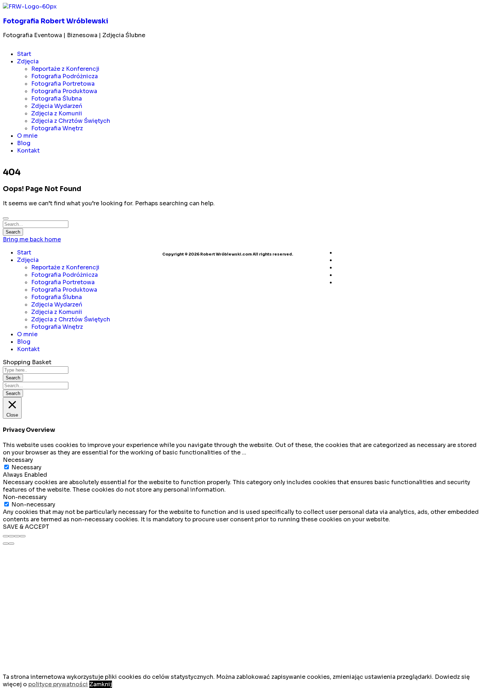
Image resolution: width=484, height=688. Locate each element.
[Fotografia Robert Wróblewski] (30, 6)
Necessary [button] (18, 460)
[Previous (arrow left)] (6, 544)
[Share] (11, 536)
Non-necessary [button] (25, 497)
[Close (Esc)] (6, 536)
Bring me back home (32, 239)
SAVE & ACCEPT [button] (26, 527)
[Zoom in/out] (23, 536)
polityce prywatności (58, 684)
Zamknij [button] (100, 684)
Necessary (26, 467)
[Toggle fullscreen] (17, 536)
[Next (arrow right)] (11, 544)
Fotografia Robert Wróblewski (55, 21)
